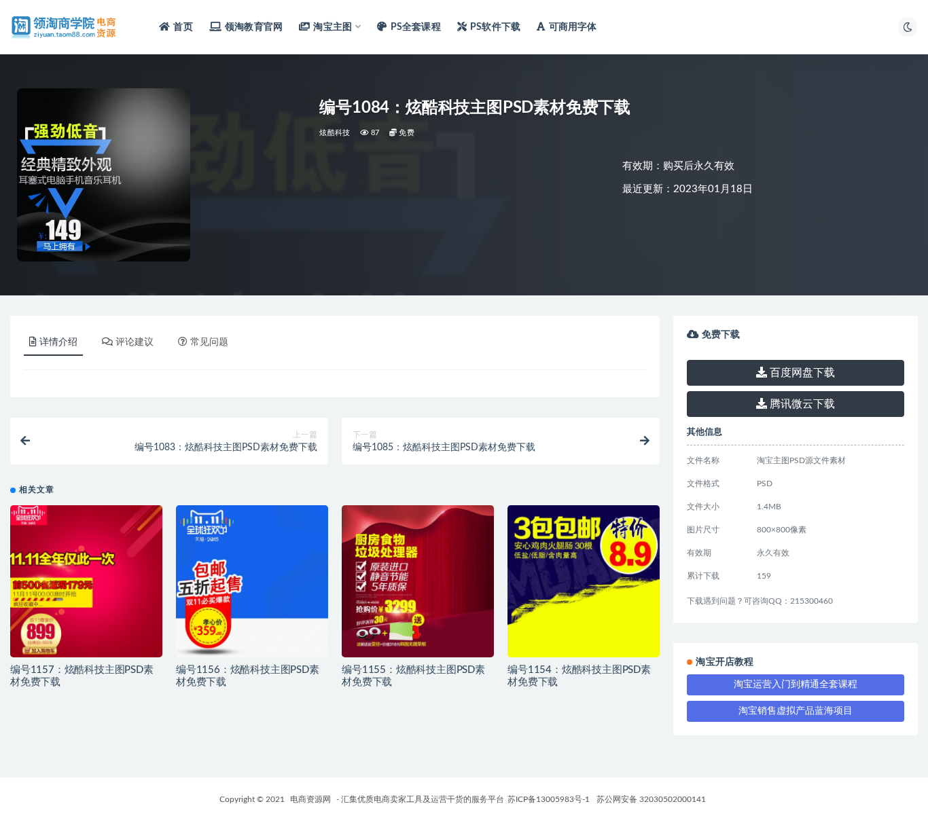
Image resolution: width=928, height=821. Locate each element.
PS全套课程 (415, 27)
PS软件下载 (495, 27)
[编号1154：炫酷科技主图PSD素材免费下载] (583, 581)
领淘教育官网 (254, 27)
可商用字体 (572, 27)
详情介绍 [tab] (58, 342)
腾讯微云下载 (801, 404)
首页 (182, 27)
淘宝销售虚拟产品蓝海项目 (795, 711)
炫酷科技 (334, 132)
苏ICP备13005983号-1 (548, 799)
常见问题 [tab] (209, 342)
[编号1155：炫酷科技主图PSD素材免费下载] (418, 581)
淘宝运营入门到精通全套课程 (795, 684)
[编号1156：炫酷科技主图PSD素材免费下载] (252, 581)
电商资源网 (310, 799)
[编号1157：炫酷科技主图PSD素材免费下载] (86, 581)
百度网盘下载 (801, 372)
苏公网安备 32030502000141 (651, 799)
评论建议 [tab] (134, 342)
